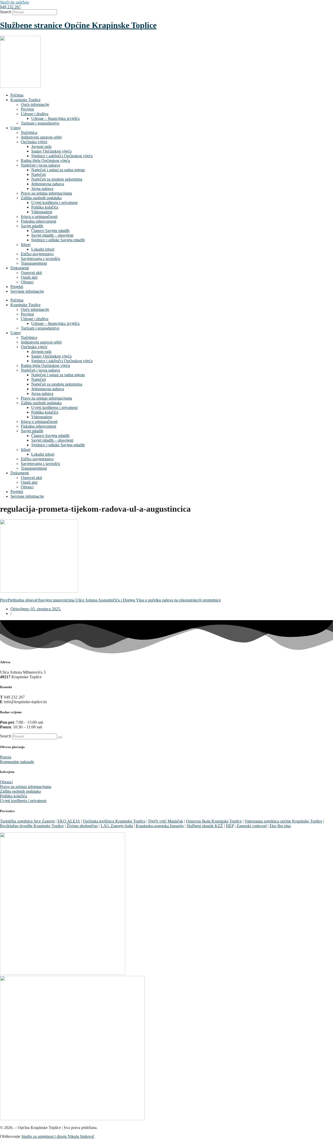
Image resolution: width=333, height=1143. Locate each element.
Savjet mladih (32, 226)
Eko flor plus (280, 826)
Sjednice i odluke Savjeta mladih (58, 240)
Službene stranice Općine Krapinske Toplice (78, 25)
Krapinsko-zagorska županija (160, 826)
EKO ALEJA (68, 821)
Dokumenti (19, 268)
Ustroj (15, 128)
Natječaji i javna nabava (40, 165)
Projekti (16, 286)
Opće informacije (35, 104)
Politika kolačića (44, 207)
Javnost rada (41, 146)
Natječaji (38, 174)
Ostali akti (29, 277)
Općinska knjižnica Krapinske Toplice (114, 821)
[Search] (60, 737)
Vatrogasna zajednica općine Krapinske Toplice (283, 821)
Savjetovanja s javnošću (40, 258)
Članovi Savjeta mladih (50, 230)
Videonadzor (41, 212)
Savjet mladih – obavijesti (52, 235)
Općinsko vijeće (34, 142)
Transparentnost (34, 263)
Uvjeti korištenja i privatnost (54, 202)
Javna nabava (42, 188)
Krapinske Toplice (25, 100)
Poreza (5, 757)
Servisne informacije (27, 291)
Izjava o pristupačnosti (39, 216)
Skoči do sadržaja (14, 2)
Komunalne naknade (17, 761)
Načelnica (29, 132)
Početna (16, 95)
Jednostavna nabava (47, 184)
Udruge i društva (34, 114)
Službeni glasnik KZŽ (205, 826)
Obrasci (27, 282)
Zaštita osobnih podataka (41, 198)
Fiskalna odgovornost (38, 221)
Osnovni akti (31, 272)
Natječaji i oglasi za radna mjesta (58, 170)
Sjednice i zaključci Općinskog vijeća (62, 156)
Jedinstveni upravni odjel (41, 137)
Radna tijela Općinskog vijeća (45, 160)
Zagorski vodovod (251, 826)
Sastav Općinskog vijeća (51, 151)
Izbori (25, 244)
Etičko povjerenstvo (37, 254)
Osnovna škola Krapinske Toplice (214, 821)
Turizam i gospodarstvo (40, 123)
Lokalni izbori (42, 249)
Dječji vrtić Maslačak (165, 821)
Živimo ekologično (82, 826)
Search (5, 12)
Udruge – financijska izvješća (55, 118)
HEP (230, 826)
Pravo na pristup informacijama (46, 193)
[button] (10, 7)
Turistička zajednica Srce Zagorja (27, 821)
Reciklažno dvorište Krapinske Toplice (32, 826)
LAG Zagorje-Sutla (117, 826)
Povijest (27, 109)
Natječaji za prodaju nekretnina (56, 179)
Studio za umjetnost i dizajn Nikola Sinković (57, 1136)
